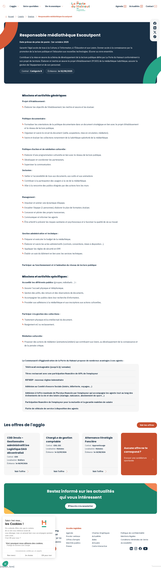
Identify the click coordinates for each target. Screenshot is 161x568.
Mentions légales (128, 536)
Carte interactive (99, 546)
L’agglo (13, 6)
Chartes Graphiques (101, 533)
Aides (94, 539)
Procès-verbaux (73, 536)
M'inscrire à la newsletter (80, 506)
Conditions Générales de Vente (134, 539)
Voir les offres (147, 425)
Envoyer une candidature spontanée (135, 459)
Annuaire (96, 543)
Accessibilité (126, 543)
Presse (69, 546)
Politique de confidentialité (132, 533)
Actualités (134, 6)
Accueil (11, 16)
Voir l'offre (20, 471)
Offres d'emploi (73, 539)
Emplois (31, 16)
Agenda (119, 6)
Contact (150, 6)
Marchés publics (73, 543)
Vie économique (53, 6)
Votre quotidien (30, 6)
